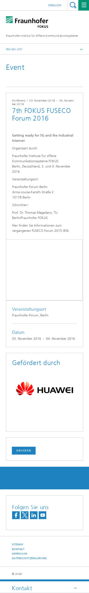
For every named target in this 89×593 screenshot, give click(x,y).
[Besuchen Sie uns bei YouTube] (42, 515)
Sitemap (17, 544)
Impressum (19, 553)
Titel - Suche (73, 5)
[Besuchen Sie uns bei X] (24, 515)
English (54, 5)
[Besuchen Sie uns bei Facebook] (16, 515)
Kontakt (18, 549)
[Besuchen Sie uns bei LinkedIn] (33, 515)
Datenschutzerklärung (29, 558)
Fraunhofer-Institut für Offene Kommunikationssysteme (42, 35)
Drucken (23, 450)
